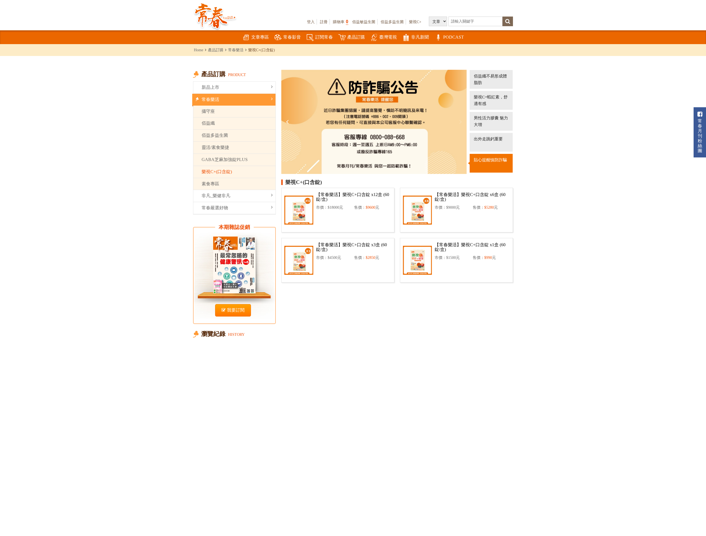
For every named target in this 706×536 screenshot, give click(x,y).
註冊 (324, 22)
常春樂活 (236, 50)
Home (198, 50)
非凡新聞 (420, 37)
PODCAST (453, 37)
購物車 (340, 22)
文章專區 (260, 37)
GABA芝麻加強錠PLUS (225, 159)
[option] (374, 122)
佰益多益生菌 (392, 22)
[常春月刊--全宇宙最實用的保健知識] (215, 15)
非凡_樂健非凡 (216, 195)
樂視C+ (415, 22)
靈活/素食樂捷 (215, 147)
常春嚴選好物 (215, 207)
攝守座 (208, 111)
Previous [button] (288, 121)
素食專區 (210, 183)
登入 (311, 22)
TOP (689, 515)
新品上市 (210, 87)
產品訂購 (356, 37)
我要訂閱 (236, 310)
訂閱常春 (324, 37)
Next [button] (459, 121)
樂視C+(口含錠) (217, 171)
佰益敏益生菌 (363, 22)
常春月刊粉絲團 (700, 136)
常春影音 (292, 37)
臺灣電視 (388, 37)
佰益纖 (208, 123)
